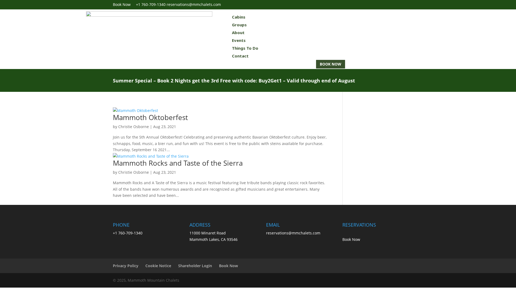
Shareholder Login (195, 265)
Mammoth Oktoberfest (150, 117)
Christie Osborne (133, 126)
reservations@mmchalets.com (293, 232)
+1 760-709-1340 (151, 4)
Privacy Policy (125, 265)
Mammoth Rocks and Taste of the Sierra (178, 163)
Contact (240, 56)
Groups (239, 24)
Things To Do (245, 48)
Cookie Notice (158, 265)
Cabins (238, 17)
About (238, 32)
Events (239, 40)
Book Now (124, 4)
